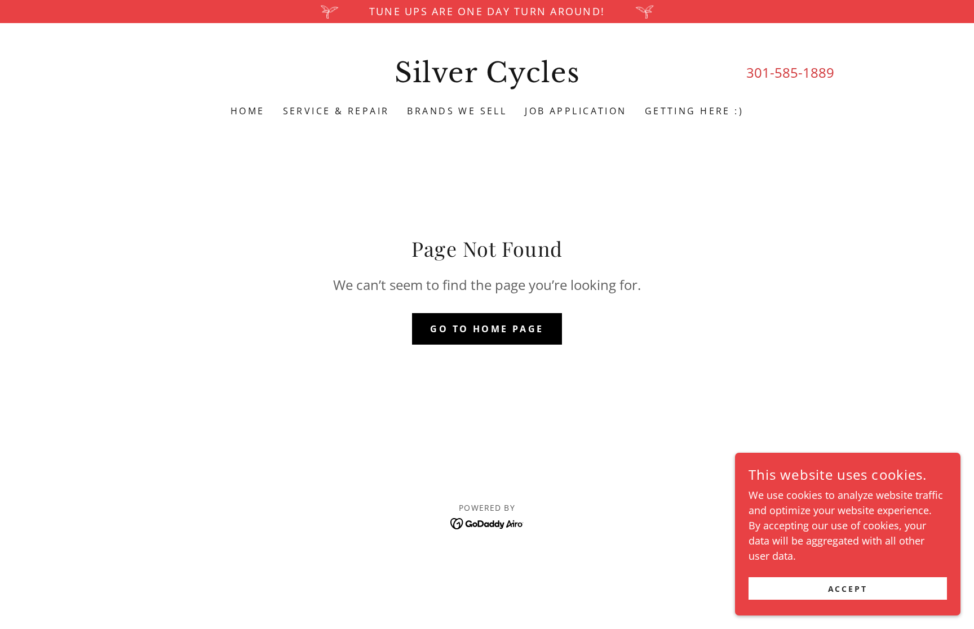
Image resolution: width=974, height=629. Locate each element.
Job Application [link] (575, 111)
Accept (848, 588)
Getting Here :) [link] (694, 111)
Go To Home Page (486, 329)
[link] (487, 78)
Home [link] (248, 111)
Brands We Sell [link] (457, 111)
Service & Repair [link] (336, 111)
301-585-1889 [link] (790, 72)
